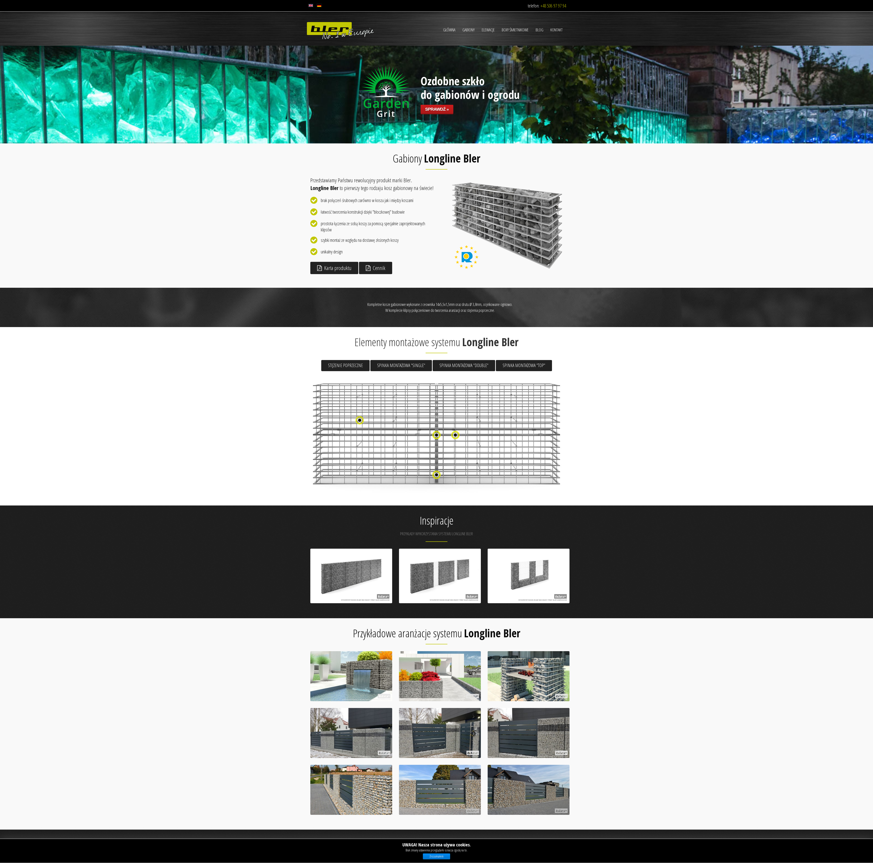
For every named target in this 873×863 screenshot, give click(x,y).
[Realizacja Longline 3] (528, 733)
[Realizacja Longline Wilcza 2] (440, 790)
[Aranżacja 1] (351, 676)
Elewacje (488, 30)
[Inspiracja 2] (440, 576)
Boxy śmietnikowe (515, 30)
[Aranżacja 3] (528, 676)
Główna (449, 30)
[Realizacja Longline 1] (351, 733)
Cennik (379, 268)
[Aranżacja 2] (440, 676)
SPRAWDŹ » (437, 120)
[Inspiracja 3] (528, 576)
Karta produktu (337, 268)
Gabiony (468, 30)
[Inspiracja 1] (351, 576)
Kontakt (556, 30)
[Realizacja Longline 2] (440, 733)
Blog (539, 30)
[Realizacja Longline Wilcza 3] (528, 790)
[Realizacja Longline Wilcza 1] (351, 790)
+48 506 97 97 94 (553, 6)
